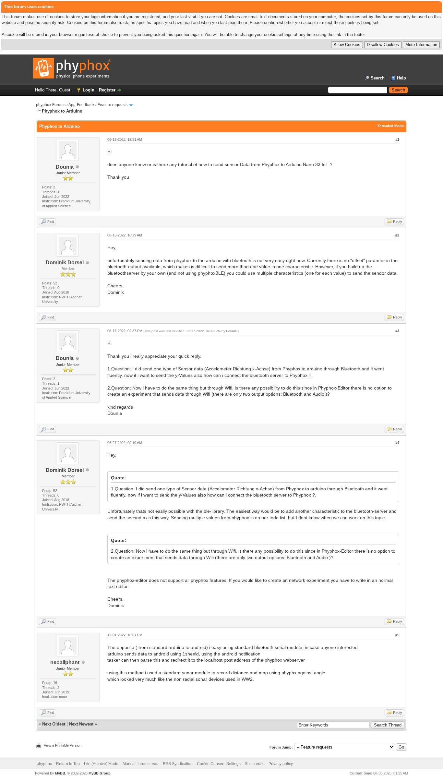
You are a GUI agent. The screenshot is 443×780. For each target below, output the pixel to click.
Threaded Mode (390, 126)
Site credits (254, 764)
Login (88, 90)
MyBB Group (100, 773)
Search (378, 78)
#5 (397, 635)
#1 (397, 139)
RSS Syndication (178, 764)
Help (401, 78)
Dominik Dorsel (65, 262)
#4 (397, 443)
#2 (397, 235)
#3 (397, 331)
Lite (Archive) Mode (101, 764)
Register (107, 90)
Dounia (65, 167)
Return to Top (68, 764)
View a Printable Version (62, 745)
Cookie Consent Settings (219, 764)
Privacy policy (281, 764)
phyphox (44, 764)
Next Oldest (53, 724)
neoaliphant (64, 662)
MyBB (60, 773)
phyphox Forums (51, 104)
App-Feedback (81, 104)
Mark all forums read (141, 764)
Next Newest (81, 724)
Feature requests (112, 104)
